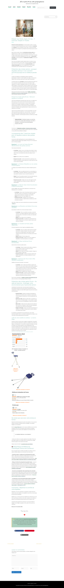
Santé (14, 6)
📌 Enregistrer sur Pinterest (29, 530)
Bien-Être (29, 6)
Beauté (23, 6)
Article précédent (10, 543)
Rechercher (46, 5)
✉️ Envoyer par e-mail (24, 534)
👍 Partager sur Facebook (19, 530)
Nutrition (19, 6)
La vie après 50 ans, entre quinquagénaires (32, 2)
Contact (35, 583)
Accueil (9, 6)
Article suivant (39, 543)
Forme (34, 6)
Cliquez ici (13, 203)
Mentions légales (30, 583)
